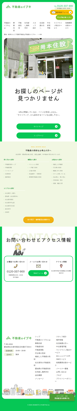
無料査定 (8, 177)
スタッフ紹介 (34, 25)
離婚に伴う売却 (58, 170)
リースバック (9, 170)
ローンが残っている (59, 174)
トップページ (38, 135)
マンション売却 (34, 164)
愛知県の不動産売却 (42, 369)
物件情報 (59, 340)
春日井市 (8, 209)
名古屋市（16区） (10, 193)
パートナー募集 (62, 369)
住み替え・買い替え (59, 177)
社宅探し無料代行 (26, 25)
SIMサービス (61, 359)
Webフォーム (38, 273)
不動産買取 (8, 167)
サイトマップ (38, 126)
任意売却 (8, 174)
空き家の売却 (57, 167)
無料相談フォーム (62, 12)
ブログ (58, 375)
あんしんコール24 (63, 356)
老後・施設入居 (58, 183)
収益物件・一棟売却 (35, 174)
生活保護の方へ (42, 25)
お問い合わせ (61, 372)
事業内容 (14, 26)
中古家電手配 (48, 25)
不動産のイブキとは (7, 25)
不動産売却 (20, 25)
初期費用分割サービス (68, 25)
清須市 (7, 212)
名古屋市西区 (9, 199)
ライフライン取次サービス (58, 25)
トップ (37, 337)
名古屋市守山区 (10, 202)
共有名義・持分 (58, 180)
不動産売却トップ (10, 164)
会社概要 (38, 375)
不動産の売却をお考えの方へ (38, 150)
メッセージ (39, 379)
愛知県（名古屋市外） (12, 196)
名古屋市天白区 (10, 206)
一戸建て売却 (33, 167)
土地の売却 (32, 170)
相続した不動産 (58, 164)
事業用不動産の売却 (35, 177)
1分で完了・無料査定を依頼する (38, 219)
